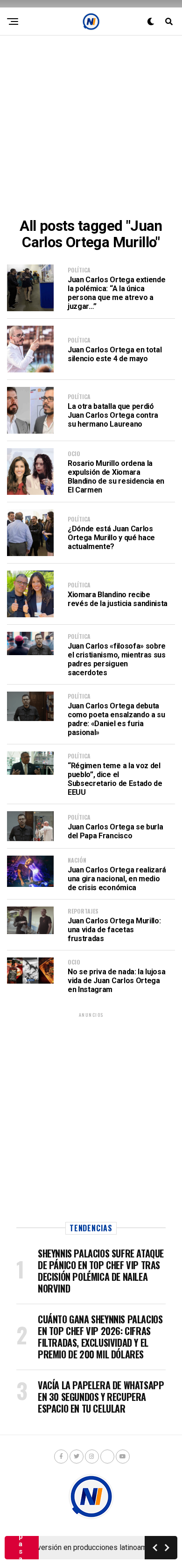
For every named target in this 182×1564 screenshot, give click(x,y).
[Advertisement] (91, 127)
